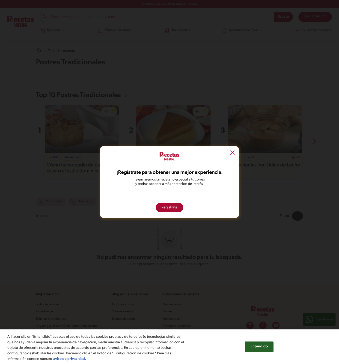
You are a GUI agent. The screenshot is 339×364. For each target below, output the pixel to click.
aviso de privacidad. (69, 359)
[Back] (232, 153)
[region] (169, 346)
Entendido (259, 346)
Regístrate (169, 207)
